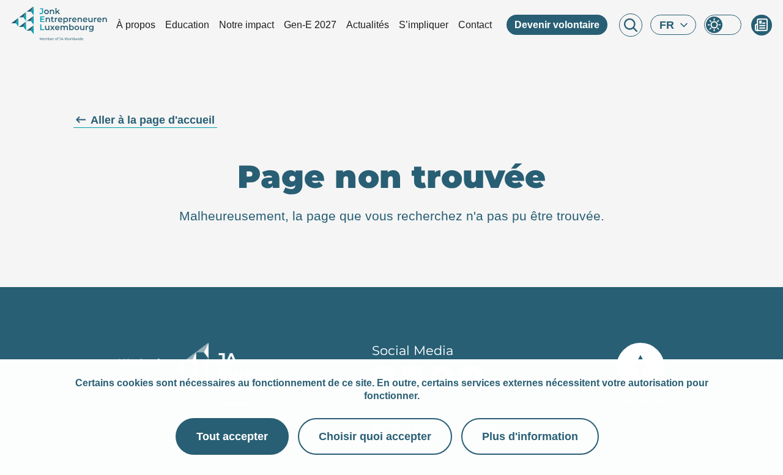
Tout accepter (232, 436)
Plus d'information (530, 436)
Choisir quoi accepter (375, 436)
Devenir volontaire (556, 25)
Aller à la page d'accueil (153, 120)
